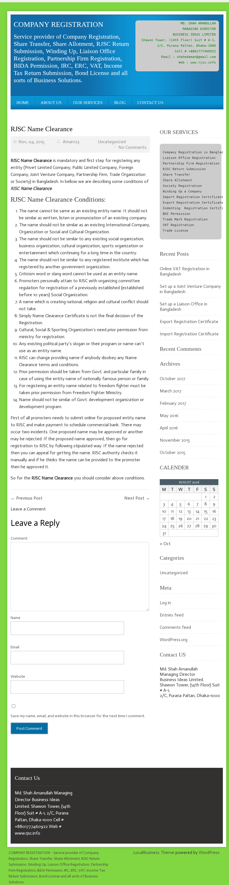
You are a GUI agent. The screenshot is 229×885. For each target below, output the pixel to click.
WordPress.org (173, 639)
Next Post (137, 498)
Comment (19, 538)
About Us (50, 102)
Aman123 (71, 141)
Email (15, 647)
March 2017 (171, 391)
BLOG (120, 102)
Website (18, 676)
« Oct (165, 543)
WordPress (209, 852)
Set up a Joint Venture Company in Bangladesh (190, 289)
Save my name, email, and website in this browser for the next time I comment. (78, 716)
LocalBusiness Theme (153, 852)
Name (15, 617)
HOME (22, 102)
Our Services (87, 102)
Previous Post (26, 498)
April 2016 (169, 427)
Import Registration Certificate (189, 333)
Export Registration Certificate (189, 321)
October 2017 (172, 378)
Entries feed (171, 615)
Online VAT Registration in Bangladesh (184, 271)
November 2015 (175, 440)
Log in (165, 602)
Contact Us (150, 102)
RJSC (15, 188)
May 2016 (169, 415)
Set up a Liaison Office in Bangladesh (183, 306)
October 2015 (172, 452)
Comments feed (175, 627)
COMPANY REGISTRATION (58, 24)
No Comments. (132, 147)
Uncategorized (112, 141)
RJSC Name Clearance (42, 129)
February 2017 (173, 403)
